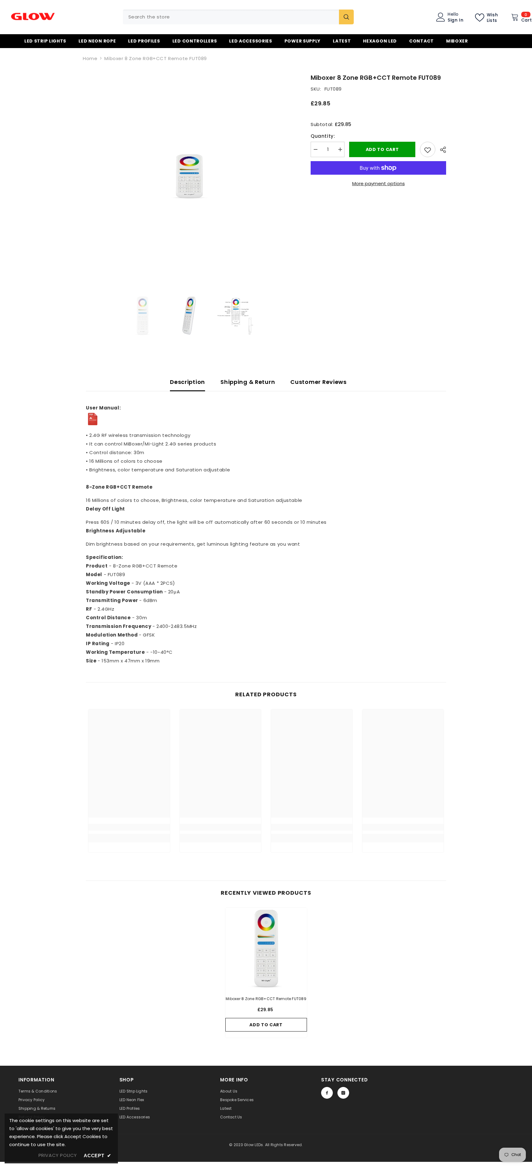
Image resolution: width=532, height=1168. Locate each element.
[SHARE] (440, 149)
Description (187, 382)
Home (90, 58)
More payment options (378, 183)
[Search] (238, 17)
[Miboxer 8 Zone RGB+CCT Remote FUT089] (266, 948)
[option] (189, 176)
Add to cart (382, 149)
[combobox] (231, 17)
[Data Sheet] (266, 419)
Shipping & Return (247, 382)
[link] (129, 827)
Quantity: (323, 136)
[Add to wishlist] (427, 149)
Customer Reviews (318, 382)
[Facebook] (327, 1093)
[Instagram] (343, 1093)
